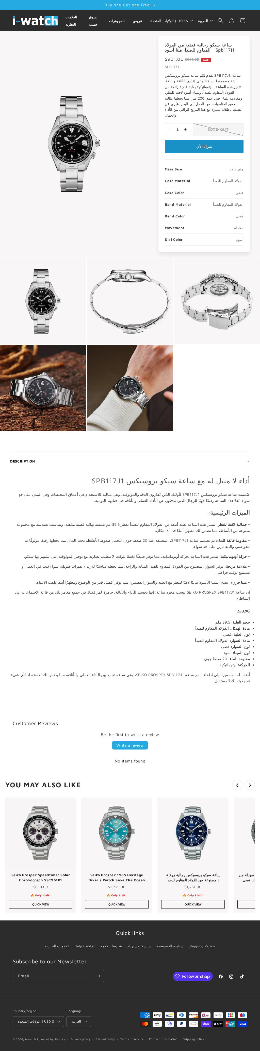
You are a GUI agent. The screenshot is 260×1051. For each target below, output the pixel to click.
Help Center (84, 946)
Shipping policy (193, 1039)
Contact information (163, 1039)
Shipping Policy (202, 946)
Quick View (40, 904)
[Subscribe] (98, 976)
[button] (220, 20)
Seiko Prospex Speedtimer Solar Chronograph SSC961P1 (40, 877)
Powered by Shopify (51, 1039)
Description (22, 461)
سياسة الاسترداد (139, 946)
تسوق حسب (93, 20)
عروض (137, 21)
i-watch (30, 1039)
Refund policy (105, 1039)
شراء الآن (204, 146)
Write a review (130, 745)
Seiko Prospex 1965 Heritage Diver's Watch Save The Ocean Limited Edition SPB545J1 (116, 877)
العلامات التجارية (71, 20)
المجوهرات (117, 21)
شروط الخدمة (111, 946)
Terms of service (132, 1039)
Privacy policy (81, 1039)
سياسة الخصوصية (170, 946)
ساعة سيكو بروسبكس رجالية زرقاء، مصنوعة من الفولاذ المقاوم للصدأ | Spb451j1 (193, 877)
